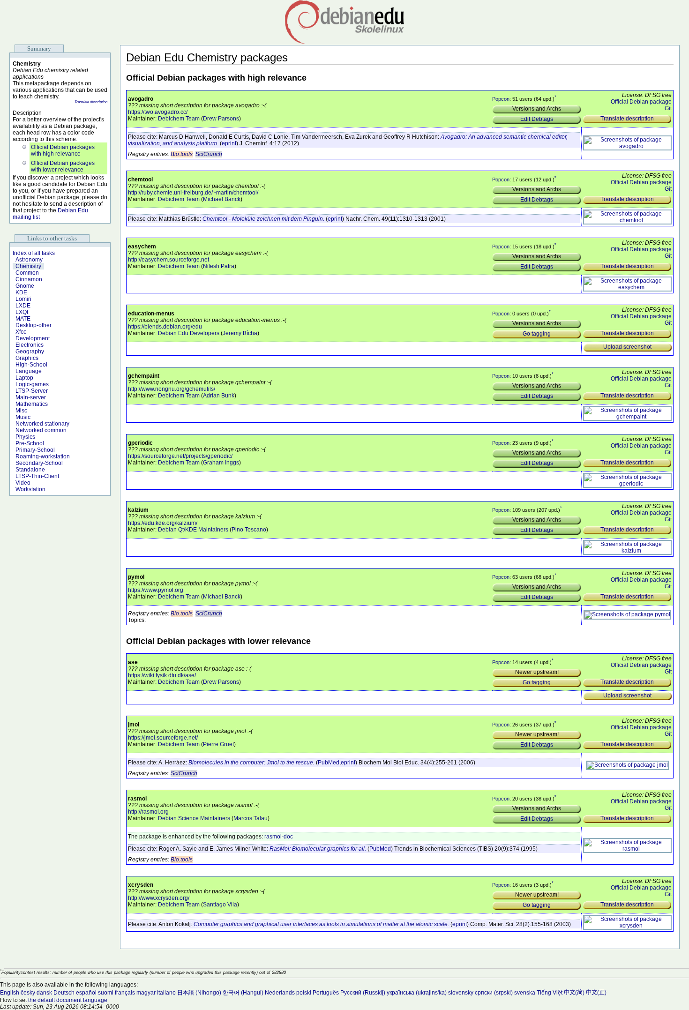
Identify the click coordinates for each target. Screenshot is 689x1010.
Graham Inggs (221, 462)
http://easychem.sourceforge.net (168, 259)
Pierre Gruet (218, 744)
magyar (146, 992)
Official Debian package (641, 101)
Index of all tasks (34, 253)
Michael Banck (221, 199)
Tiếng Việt (549, 992)
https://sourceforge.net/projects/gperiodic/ (180, 456)
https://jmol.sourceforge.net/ (163, 737)
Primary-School (35, 450)
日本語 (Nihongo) (199, 992)
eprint (229, 143)
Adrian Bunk (218, 395)
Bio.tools (182, 154)
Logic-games (32, 384)
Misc (21, 410)
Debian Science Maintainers (194, 818)
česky (28, 992)
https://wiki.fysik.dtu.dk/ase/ (162, 675)
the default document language (67, 1000)
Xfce (21, 332)
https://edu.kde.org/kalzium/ (162, 523)
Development (32, 338)
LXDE (22, 305)
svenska (524, 992)
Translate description (91, 102)
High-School (31, 364)
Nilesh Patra (218, 266)
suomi (105, 992)
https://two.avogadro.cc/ (157, 112)
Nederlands (280, 992)
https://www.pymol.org (155, 590)
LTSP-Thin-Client (37, 476)
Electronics (29, 345)
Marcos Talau (250, 818)
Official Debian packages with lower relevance (63, 166)
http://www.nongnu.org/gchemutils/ (171, 389)
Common (27, 272)
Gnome (24, 286)
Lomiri (23, 299)
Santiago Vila (220, 904)
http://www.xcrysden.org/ (158, 898)
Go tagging (537, 333)
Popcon (500, 99)
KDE (21, 292)
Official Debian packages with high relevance (63, 150)
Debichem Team (179, 118)
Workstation (30, 489)
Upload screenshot (627, 347)
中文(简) (574, 992)
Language (28, 371)
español (86, 992)
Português (326, 992)
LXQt (21, 312)
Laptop (24, 377)
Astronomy (29, 259)
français (125, 992)
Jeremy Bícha (240, 333)
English (9, 992)
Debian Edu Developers (188, 333)
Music (22, 417)
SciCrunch (208, 154)
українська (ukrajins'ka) (417, 992)
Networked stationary (42, 423)
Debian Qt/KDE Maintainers (193, 529)
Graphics (26, 358)
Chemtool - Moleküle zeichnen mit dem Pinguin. (263, 219)
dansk (44, 992)
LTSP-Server (31, 391)
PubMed (328, 762)
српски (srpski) (494, 992)
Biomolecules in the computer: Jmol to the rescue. (251, 762)
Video (22, 482)
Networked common (41, 430)
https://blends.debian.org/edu (165, 326)
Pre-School (29, 443)
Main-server (30, 397)
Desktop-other (33, 325)
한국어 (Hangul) (243, 992)
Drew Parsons (221, 118)
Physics (25, 437)
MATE (22, 318)
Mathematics (31, 404)
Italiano (166, 992)
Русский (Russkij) (362, 992)
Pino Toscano (249, 529)
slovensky (460, 992)
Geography (29, 351)
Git (668, 108)
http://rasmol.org (148, 811)
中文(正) (596, 992)
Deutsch (64, 992)
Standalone (30, 469)
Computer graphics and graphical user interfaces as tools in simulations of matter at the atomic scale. (321, 924)
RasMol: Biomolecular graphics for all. (318, 848)
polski (303, 992)
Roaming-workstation (42, 456)
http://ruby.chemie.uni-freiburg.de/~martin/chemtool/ (193, 192)
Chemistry (28, 266)
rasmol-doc (278, 836)
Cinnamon (28, 279)
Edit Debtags (536, 119)
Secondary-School (39, 463)
